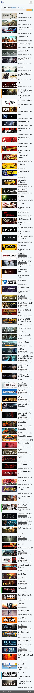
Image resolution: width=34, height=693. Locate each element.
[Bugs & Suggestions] (30, 691)
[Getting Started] (28, 691)
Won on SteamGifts (22, 184)
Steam (9, 691)
